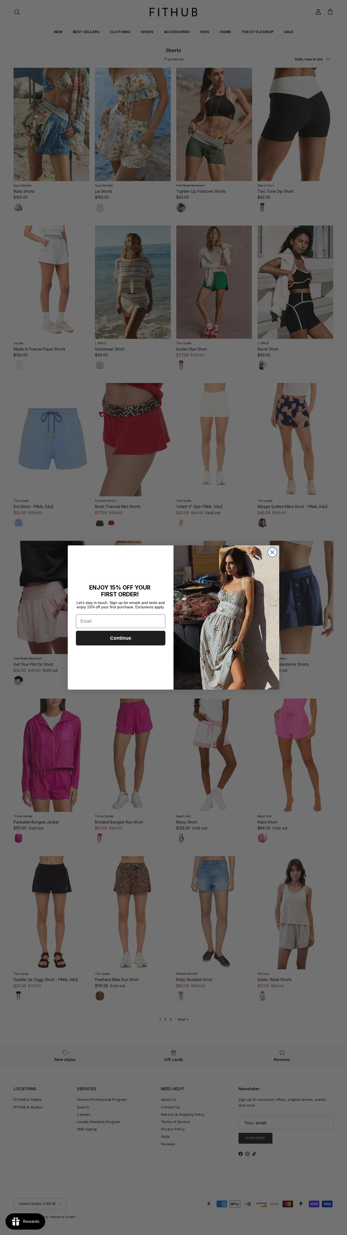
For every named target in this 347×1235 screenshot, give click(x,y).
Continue (120, 638)
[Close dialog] (272, 552)
